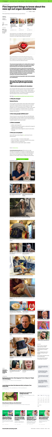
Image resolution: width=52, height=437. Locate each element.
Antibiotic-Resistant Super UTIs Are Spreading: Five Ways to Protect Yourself (42, 353)
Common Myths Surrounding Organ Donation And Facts (24, 96)
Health (16, 1)
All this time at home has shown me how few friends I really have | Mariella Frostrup (5, 371)
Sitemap (46, 428)
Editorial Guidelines (33, 428)
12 (41, 399)
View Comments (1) (22, 159)
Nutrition (26, 1)
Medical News (15, 147)
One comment (4, 11)
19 (41, 400)
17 (38, 400)
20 (43, 400)
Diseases (19, 1)
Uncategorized (5, 4)
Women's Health (17, 415)
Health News (22, 1)
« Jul (38, 406)
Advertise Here (35, 1)
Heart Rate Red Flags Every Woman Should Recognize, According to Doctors (42, 349)
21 (45, 400)
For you (31, 1)
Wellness (13, 1)
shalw (3, 389)
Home (11, 1)
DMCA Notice (38, 428)
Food (29, 1)
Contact (49, 428)
